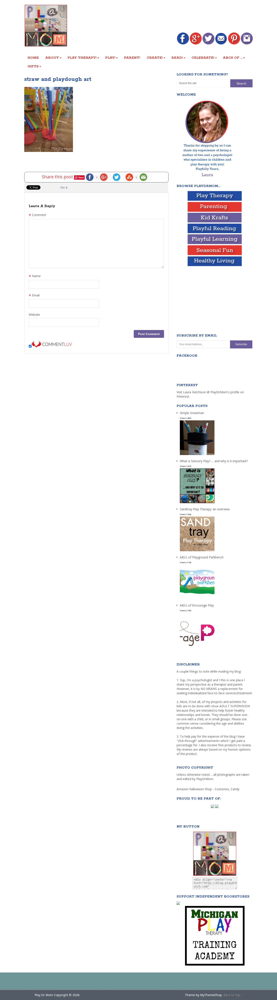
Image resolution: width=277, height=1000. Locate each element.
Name (35, 276)
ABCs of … (234, 57)
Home (33, 58)
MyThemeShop (211, 995)
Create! (156, 57)
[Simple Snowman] (197, 455)
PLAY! (111, 57)
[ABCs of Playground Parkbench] (197, 599)
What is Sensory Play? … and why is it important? (214, 461)
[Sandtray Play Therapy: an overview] (197, 551)
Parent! (132, 58)
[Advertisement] (174, 16)
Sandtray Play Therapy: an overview (205, 509)
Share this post (58, 177)
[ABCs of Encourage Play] (197, 648)
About (53, 57)
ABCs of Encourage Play (197, 605)
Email (34, 295)
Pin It (64, 187)
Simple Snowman (192, 413)
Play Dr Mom (44, 995)
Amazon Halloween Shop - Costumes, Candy (208, 789)
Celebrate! (204, 57)
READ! (178, 57)
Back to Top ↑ (233, 995)
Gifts (34, 66)
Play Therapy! (83, 57)
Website (34, 314)
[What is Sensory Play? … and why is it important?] (197, 503)
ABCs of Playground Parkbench (202, 557)
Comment (37, 215)
